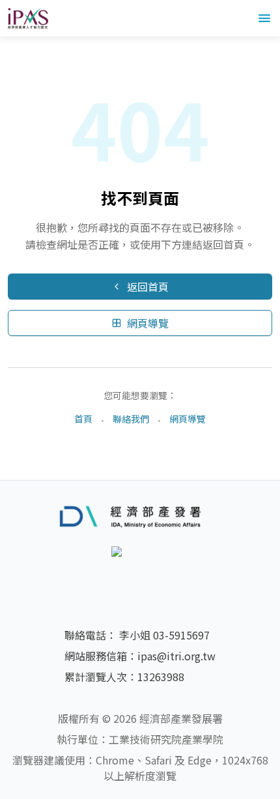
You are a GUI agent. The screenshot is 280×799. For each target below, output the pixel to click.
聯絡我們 (131, 418)
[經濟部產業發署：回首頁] (140, 515)
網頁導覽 (148, 323)
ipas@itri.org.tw (176, 656)
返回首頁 (148, 286)
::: (4, 44)
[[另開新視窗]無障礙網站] (140, 569)
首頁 (83, 418)
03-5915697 (181, 635)
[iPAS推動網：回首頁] (28, 18)
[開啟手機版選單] (264, 18)
